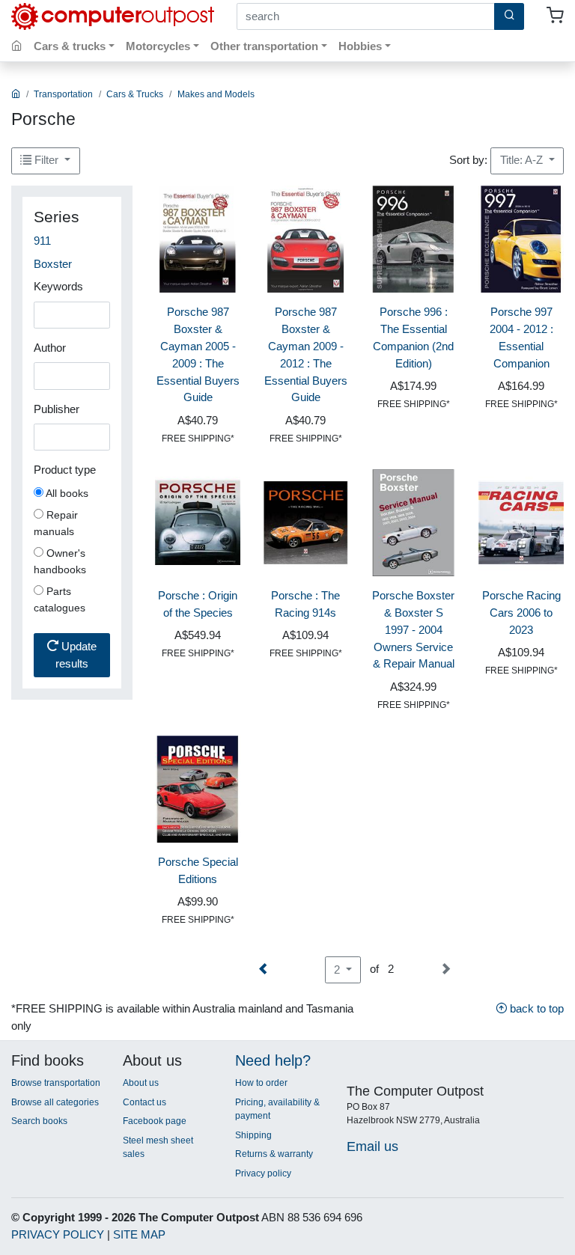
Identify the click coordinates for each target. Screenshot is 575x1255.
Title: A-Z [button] (523, 159)
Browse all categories (55, 1102)
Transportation (63, 94)
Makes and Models (216, 94)
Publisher (56, 409)
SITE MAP (139, 1234)
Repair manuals (56, 523)
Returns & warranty (274, 1154)
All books (65, 493)
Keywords (58, 286)
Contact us (144, 1102)
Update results (76, 655)
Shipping (253, 1135)
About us (141, 1083)
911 (42, 240)
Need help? (273, 1060)
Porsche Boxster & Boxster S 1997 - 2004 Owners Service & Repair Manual (413, 629)
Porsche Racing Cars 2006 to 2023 (521, 612)
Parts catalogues (59, 599)
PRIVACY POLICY (57, 1234)
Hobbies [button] (360, 46)
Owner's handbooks (60, 561)
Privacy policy (263, 1173)
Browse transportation (55, 1083)
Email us (372, 1146)
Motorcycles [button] (158, 46)
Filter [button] (46, 159)
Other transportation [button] (264, 46)
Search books (39, 1121)
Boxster (53, 263)
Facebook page (154, 1121)
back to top (535, 1008)
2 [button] (338, 969)
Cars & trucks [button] (70, 46)
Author (50, 347)
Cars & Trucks (134, 94)
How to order (261, 1083)
